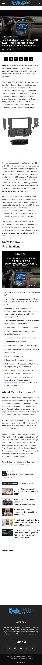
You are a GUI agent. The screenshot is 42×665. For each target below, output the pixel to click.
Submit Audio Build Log (26, 659)
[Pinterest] (16, 59)
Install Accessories (12, 36)
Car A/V (9, 8)
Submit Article (13, 659)
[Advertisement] (21, 156)
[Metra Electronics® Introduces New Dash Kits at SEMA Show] (7, 512)
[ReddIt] (31, 59)
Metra (21, 474)
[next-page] (7, 543)
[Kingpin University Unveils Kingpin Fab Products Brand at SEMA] (7, 491)
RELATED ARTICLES (10, 483)
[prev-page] (3, 543)
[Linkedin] (21, 59)
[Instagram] (15, 648)
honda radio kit (12, 474)
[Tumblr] (26, 59)
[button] (3, 3)
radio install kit (7, 477)
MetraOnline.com (10, 383)
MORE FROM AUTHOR (26, 483)
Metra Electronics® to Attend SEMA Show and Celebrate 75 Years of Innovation (26, 522)
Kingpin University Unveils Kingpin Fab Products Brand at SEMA (26, 491)
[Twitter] (11, 59)
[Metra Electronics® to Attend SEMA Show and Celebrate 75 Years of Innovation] (7, 522)
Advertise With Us (19, 656)
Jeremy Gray (7, 49)
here (4, 236)
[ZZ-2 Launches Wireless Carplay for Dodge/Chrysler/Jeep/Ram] (7, 502)
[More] (36, 59)
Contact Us (30, 656)
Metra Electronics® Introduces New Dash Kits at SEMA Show (26, 512)
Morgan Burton (11, 472)
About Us (9, 656)
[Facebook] (6, 59)
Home (3, 8)
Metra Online (29, 474)
